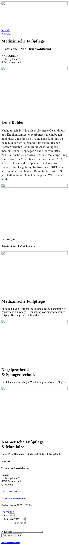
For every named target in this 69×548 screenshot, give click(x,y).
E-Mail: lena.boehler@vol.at (13, 498)
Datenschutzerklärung (10, 542)
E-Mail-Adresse (10, 518)
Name (5, 515)
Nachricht (7, 531)
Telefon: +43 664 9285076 (12, 492)
